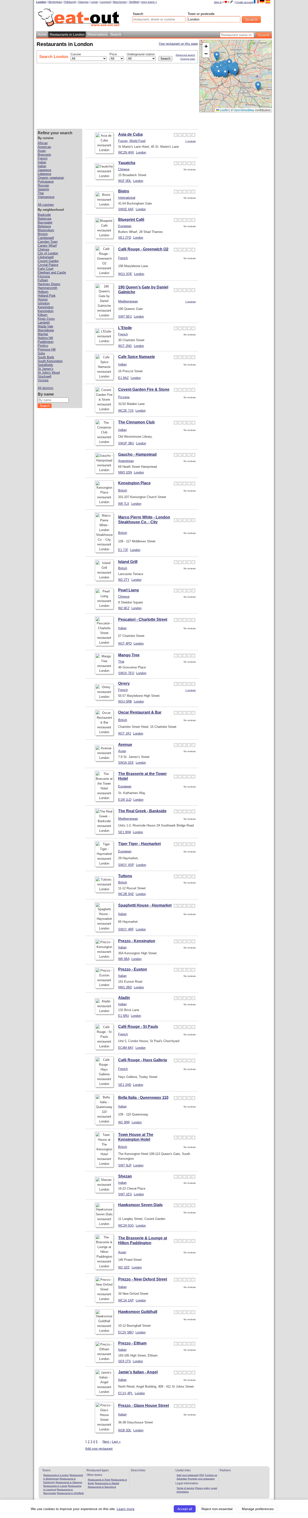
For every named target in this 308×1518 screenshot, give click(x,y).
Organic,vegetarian (51, 177)
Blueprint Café (131, 220)
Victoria (43, 380)
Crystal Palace (48, 265)
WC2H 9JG (126, 1225)
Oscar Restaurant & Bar (139, 712)
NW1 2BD (125, 987)
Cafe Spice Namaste (136, 357)
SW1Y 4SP (126, 865)
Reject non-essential (216, 1509)
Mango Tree (129, 655)
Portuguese (46, 181)
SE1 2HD (124, 1085)
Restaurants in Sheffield (70, 1493)
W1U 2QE (125, 274)
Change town (187, 59)
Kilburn (42, 315)
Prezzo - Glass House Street (143, 1405)
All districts (45, 388)
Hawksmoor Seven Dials (140, 1205)
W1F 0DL (124, 181)
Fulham (43, 280)
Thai (121, 661)
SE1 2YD (124, 237)
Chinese (123, 169)
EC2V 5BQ (126, 1332)
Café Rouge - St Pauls (138, 1027)
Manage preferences (258, 1509)
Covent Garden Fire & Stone (143, 389)
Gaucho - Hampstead (137, 454)
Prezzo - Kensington (136, 941)
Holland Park (47, 295)
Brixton (43, 234)
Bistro (123, 191)
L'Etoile (125, 328)
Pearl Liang (128, 590)
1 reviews (190, 141)
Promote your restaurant (201, 1478)
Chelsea (43, 249)
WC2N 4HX (126, 152)
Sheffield (134, 1)
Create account (244, 2)
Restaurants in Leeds (55, 1486)
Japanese (44, 170)
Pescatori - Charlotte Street (142, 619)
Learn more (126, 1509)
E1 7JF (123, 550)
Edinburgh (70, 1)
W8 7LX (123, 504)
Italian (122, 628)
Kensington (45, 311)
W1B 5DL (124, 1430)
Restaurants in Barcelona (102, 1487)
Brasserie (44, 154)
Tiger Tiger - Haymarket (139, 844)
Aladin (124, 998)
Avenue (125, 745)
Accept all (184, 1509)
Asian (122, 751)
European (124, 226)
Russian (43, 185)
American (44, 147)
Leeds (94, 1)
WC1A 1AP (126, 1300)
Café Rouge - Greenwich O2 (143, 249)
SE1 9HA (124, 832)
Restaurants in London (56, 1475)
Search (138, 14)
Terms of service (185, 1488)
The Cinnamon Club (136, 422)
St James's (45, 369)
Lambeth (44, 322)
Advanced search (185, 55)
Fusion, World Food (131, 141)
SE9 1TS (124, 1361)
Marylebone (46, 330)
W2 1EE (124, 1267)
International (126, 197)
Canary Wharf (47, 245)
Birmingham (55, 1)
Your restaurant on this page (178, 43)
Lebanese (44, 174)
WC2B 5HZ (126, 894)
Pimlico (43, 345)
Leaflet (224, 110)
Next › (107, 1441)
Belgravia (44, 226)
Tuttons (125, 876)
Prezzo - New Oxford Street (142, 1279)
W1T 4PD (125, 643)
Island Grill (127, 562)
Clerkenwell (46, 257)
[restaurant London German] (262, 2)
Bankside (44, 215)
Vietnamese (46, 197)
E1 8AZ (123, 378)
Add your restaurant (99, 1448)
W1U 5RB (125, 701)
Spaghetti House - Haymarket (145, 905)
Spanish (43, 189)
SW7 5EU (125, 316)
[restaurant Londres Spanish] (267, 2)
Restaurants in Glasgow (69, 1482)
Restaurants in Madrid (107, 1483)
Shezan (125, 1176)
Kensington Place (134, 483)
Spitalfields (45, 365)
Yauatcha (126, 163)
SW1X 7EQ (126, 673)
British (122, 490)
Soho (41, 353)
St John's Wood (49, 372)
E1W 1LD (124, 799)
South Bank (46, 357)
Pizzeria (123, 397)
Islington (44, 303)
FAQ (201, 1475)
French (123, 258)
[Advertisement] (163, 95)
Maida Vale (45, 326)
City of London (48, 253)
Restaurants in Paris (99, 1479)
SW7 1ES (125, 1194)
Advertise (182, 1478)
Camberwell (46, 238)
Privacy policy (202, 1488)
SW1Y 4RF (126, 929)
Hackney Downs (49, 284)
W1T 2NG (125, 346)
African (43, 143)
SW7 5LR (124, 1165)
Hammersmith (47, 288)
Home (42, 34)
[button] (235, 72)
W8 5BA (123, 959)
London (41, 1)
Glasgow (83, 1)
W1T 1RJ (124, 733)
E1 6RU (123, 1016)
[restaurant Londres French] (256, 2)
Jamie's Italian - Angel (138, 1372)
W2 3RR (124, 1122)
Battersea (44, 218)
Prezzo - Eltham (132, 1343)
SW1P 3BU (126, 443)
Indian (122, 364)
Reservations (98, 34)
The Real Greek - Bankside (142, 811)
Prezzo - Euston (132, 969)
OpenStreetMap (244, 110)
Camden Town (48, 241)
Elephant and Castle (52, 272)
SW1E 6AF (126, 209)
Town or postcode (201, 14)
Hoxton (43, 299)
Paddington (45, 342)
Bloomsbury (46, 230)
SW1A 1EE (126, 762)
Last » (116, 1441)
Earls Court (45, 268)
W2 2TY (123, 580)
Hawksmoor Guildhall (137, 1312)
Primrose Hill (47, 349)
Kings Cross (46, 318)
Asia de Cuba (130, 134)
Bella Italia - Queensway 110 (143, 1097)
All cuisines (46, 204)
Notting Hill (45, 338)
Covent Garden (48, 261)
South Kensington (50, 361)
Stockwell (44, 376)
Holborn (43, 292)
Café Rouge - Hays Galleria (142, 1060)
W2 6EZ (123, 608)
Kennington (45, 307)
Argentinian (126, 461)
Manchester (120, 1)
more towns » (149, 1)
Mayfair (43, 334)
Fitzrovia (44, 276)
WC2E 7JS (126, 410)
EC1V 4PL (125, 1393)
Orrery (124, 683)
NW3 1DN (125, 472)
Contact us (211, 1475)
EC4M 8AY (126, 1048)
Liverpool (105, 1)
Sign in (218, 2)
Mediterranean (128, 301)
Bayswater (45, 222)
